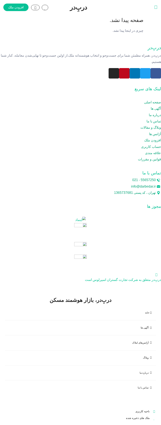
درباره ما (145, 372)
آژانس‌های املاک (141, 342)
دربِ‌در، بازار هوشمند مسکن (81, 300)
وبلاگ (146, 357)
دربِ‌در (78, 7)
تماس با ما (144, 387)
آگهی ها (145, 327)
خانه (147, 312)
